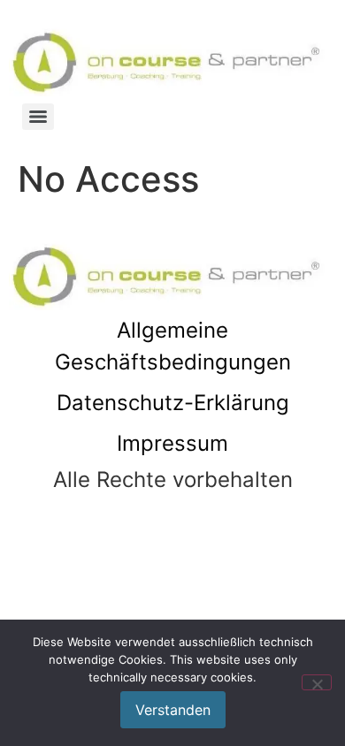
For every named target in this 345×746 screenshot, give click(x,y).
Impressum (172, 443)
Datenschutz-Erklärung (173, 402)
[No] (317, 682)
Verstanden (173, 710)
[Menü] (38, 116)
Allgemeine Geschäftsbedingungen (173, 346)
